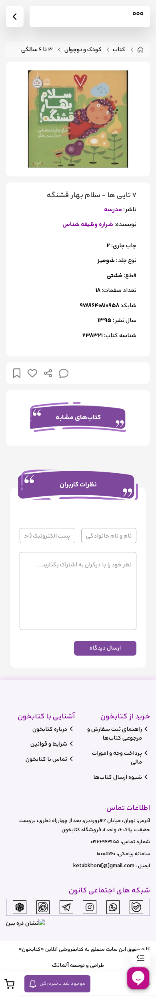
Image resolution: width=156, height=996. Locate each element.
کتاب (119, 49)
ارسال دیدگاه (105, 648)
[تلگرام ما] (66, 907)
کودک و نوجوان (83, 49)
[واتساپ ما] (113, 907)
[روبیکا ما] (19, 907)
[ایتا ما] (43, 907)
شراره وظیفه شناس (87, 224)
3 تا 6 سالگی (37, 49)
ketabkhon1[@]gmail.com (103, 866)
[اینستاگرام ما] (89, 907)
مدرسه (113, 209)
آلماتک (60, 965)
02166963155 (105, 842)
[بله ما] (136, 907)
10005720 (106, 854)
